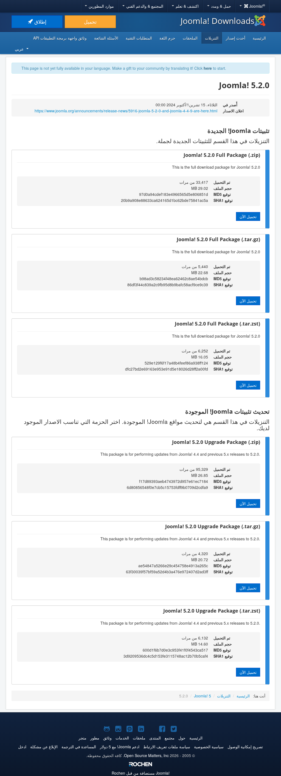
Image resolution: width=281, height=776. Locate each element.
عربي (19, 49)
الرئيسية (259, 38)
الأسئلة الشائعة (106, 38)
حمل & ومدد (220, 6)
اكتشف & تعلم (187, 6)
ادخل (22, 746)
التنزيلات (211, 38)
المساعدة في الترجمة (78, 746)
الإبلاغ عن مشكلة (44, 746)
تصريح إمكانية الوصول (245, 746)
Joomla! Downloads (217, 20)
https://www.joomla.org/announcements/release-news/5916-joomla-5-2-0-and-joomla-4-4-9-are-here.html (126, 110)
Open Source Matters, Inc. (146, 755)
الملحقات (190, 38)
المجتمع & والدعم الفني (144, 6)
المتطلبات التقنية (139, 38)
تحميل (90, 21)
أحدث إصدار (235, 38)
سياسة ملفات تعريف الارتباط (166, 746)
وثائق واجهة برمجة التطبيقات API (60, 38)
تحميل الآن (248, 216)
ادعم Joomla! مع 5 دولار (119, 746)
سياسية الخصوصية (209, 746)
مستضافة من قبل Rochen (141, 773)
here (208, 68)
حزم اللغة (167, 38)
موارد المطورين (101, 6)
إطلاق (39, 21)
